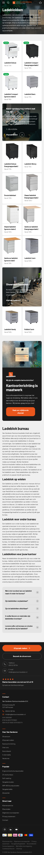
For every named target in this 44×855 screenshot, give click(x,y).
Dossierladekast (10, 195)
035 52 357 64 (10, 711)
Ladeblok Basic (30, 94)
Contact (5, 820)
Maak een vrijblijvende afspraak (21, 411)
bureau (31, 446)
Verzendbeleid (31, 844)
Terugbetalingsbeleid (18, 844)
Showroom (6, 736)
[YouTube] (16, 829)
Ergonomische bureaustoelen (12, 771)
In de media (6, 755)
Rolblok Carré (29, 329)
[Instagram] (4, 829)
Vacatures (5, 758)
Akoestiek (6, 793)
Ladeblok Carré (29, 258)
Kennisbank (6, 751)
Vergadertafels (7, 789)
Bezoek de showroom (22, 656)
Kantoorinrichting (8, 744)
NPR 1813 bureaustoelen (10, 786)
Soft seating (6, 778)
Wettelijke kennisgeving (24, 846)
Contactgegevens (8, 846)
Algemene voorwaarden (10, 813)
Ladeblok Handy (10, 329)
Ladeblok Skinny (30, 164)
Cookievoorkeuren (8, 849)
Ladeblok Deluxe (10, 63)
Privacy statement (8, 816)
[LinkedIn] (10, 829)
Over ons (5, 747)
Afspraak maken (20, 648)
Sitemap (19, 849)
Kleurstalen (6, 809)
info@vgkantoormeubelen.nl (15, 714)
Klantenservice (7, 805)
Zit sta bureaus (7, 775)
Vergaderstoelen (8, 782)
